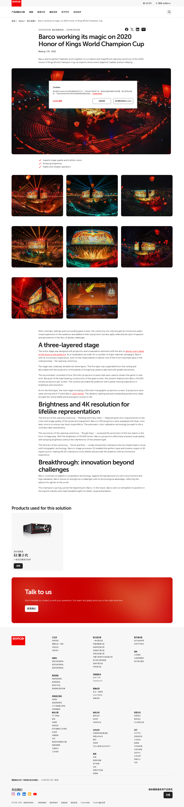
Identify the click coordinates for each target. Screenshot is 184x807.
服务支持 (53, 12)
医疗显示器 (97, 637)
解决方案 (55, 712)
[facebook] (126, 29)
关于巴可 (65, 12)
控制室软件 (97, 674)
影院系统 (55, 675)
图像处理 (96, 688)
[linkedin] (137, 29)
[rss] (29, 794)
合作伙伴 (77, 12)
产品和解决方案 (18, 12)
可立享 (54, 637)
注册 (168, 795)
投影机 (54, 658)
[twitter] (132, 29)
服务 (135, 651)
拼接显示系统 (57, 696)
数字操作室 (138, 637)
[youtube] (35, 794)
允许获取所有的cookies (123, 101)
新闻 (31, 12)
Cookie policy (97, 94)
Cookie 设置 (57, 101)
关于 (135, 730)
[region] (93, 95)
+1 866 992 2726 (50, 780)
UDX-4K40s (78, 393)
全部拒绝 (102, 101)
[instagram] (13, 794)
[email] (143, 29)
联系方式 (41, 12)
